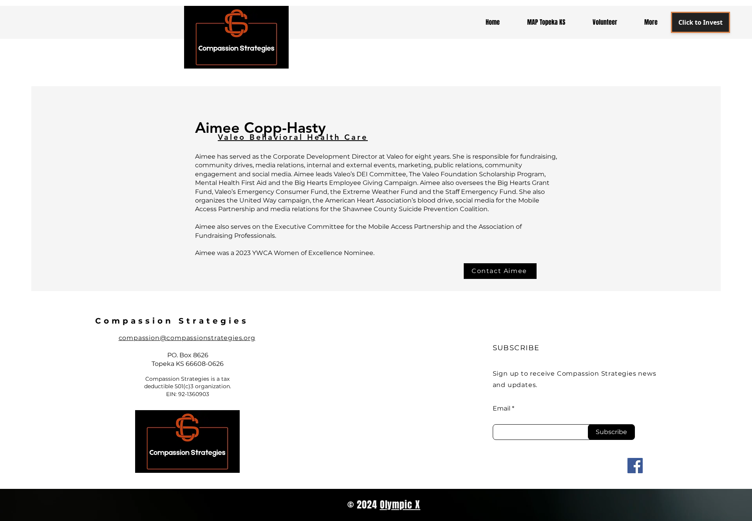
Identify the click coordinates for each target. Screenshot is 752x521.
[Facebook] (635, 465)
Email (501, 408)
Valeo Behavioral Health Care (293, 137)
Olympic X (400, 505)
